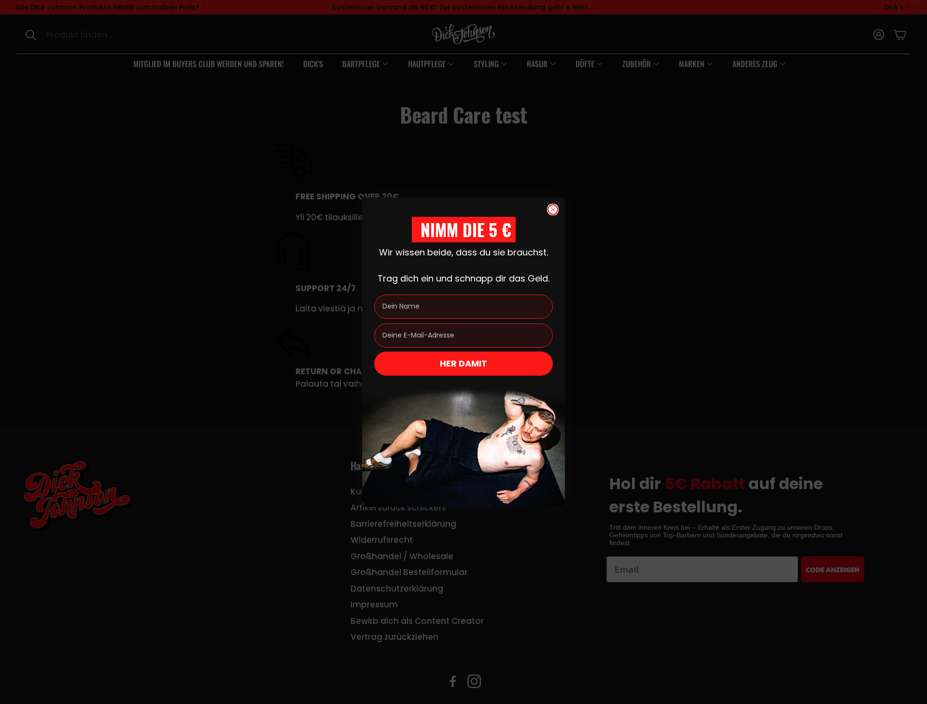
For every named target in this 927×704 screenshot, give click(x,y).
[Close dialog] (553, 209)
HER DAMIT (463, 363)
